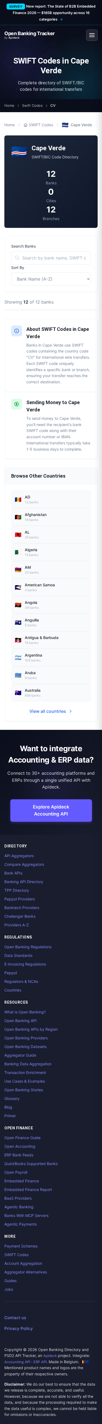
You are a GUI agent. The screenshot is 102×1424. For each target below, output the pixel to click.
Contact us (15, 1317)
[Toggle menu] (92, 35)
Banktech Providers (21, 907)
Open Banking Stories (23, 1089)
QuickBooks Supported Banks (31, 1163)
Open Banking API (20, 1020)
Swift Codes (32, 105)
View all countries (47, 711)
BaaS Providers (18, 1198)
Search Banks (23, 246)
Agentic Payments (20, 1224)
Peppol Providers (19, 899)
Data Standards (18, 955)
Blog (8, 1107)
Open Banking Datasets (25, 1046)
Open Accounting (19, 1146)
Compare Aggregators (24, 864)
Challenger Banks (19, 916)
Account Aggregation (23, 1263)
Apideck (50, 1355)
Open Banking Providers (26, 1038)
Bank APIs (13, 873)
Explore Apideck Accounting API (51, 810)
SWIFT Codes (41, 124)
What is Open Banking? (25, 1012)
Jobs (8, 1289)
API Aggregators (19, 855)
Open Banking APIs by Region (31, 1029)
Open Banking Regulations (27, 946)
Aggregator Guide (20, 1055)
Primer (10, 1115)
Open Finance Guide (22, 1137)
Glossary (12, 1098)
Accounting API (17, 1362)
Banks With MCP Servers (26, 1215)
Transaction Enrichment (25, 1072)
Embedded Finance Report (28, 1189)
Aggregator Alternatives (25, 1272)
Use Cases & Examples (24, 1081)
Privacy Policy (18, 1328)
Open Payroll (15, 1172)
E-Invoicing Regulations (25, 964)
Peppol (10, 972)
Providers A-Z (16, 925)
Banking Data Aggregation (27, 1064)
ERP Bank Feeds (18, 1155)
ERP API (40, 1362)
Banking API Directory (23, 881)
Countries (12, 990)
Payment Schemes (21, 1246)
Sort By (17, 267)
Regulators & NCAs (21, 981)
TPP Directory (16, 890)
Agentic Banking (18, 1207)
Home (9, 105)
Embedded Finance (21, 1181)
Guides (10, 1280)
